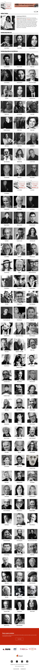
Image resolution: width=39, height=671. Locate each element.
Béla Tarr (19, 452)
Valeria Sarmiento (32, 583)
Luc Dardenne (6, 193)
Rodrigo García (19, 304)
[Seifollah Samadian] (19, 394)
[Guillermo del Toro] (19, 567)
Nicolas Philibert (32, 510)
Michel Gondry (19, 438)
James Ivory (7, 114)
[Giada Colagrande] (32, 46)
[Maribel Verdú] (19, 160)
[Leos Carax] (32, 112)
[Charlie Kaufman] (7, 65)
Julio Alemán (6, 496)
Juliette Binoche (19, 82)
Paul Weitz (6, 240)
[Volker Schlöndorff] (32, 436)
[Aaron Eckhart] (7, 46)
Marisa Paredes (6, 438)
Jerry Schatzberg (7, 161)
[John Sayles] (7, 350)
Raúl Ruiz (6, 597)
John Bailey (19, 256)
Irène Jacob (32, 130)
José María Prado (7, 381)
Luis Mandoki (32, 145)
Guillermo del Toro (19, 568)
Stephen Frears (19, 526)
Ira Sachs (6, 98)
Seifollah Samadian (19, 395)
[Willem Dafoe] (19, 128)
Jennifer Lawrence (32, 496)
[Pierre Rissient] (19, 318)
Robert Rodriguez (32, 335)
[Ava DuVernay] (19, 112)
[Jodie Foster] (7, 144)
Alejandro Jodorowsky (19, 351)
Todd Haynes (6, 524)
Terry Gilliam (32, 482)
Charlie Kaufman (6, 66)
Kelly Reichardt (19, 496)
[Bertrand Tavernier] (19, 553)
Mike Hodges (32, 568)
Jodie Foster (7, 145)
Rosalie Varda (6, 209)
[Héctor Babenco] (32, 523)
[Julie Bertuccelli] (32, 239)
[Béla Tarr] (19, 450)
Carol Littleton (6, 256)
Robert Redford (6, 225)
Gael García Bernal (7, 540)
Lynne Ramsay (6, 272)
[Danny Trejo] (32, 348)
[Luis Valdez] (7, 450)
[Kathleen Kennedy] (7, 128)
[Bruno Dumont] (7, 364)
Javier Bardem (6, 466)
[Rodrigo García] (19, 302)
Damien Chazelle (32, 225)
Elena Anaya (19, 424)
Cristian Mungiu (6, 554)
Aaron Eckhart (6, 48)
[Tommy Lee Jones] (19, 581)
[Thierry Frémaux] (32, 422)
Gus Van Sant (19, 597)
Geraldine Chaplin (7, 395)
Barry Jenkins (32, 177)
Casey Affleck (19, 48)
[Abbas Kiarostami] (19, 408)
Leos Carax (32, 114)
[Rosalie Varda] (7, 207)
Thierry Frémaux (32, 424)
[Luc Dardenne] (7, 191)
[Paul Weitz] (7, 239)
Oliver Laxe (32, 66)
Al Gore (19, 272)
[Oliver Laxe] (32, 65)
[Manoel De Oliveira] (32, 595)
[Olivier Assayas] (32, 255)
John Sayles (7, 351)
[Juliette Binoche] (7, 334)
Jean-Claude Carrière (6, 568)
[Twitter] (17, 662)
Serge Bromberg (19, 482)
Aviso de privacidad (16, 668)
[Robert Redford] (7, 223)
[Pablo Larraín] (32, 364)
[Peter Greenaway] (32, 302)
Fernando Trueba (32, 468)
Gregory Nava (32, 395)
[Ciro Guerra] (32, 188)
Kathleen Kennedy (7, 130)
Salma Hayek (32, 611)
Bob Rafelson (6, 288)
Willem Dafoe (19, 130)
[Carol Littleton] (7, 255)
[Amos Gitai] (32, 318)
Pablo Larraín (32, 365)
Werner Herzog (6, 625)
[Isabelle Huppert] (32, 286)
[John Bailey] (19, 255)
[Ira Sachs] (7, 96)
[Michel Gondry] (19, 436)
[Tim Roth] (7, 302)
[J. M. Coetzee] (19, 188)
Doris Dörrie (7, 482)
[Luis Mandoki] (32, 144)
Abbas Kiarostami (19, 409)
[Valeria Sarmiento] (32, 581)
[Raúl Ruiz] (7, 595)
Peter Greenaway (32, 304)
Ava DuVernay (19, 114)
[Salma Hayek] (32, 609)
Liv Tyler (19, 98)
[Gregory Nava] (32, 394)
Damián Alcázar (32, 409)
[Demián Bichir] (7, 422)
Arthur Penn (32, 554)
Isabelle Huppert (32, 288)
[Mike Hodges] (32, 567)
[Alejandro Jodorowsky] (19, 350)
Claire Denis (19, 177)
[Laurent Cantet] (32, 160)
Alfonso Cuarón (19, 225)
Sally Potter (7, 409)
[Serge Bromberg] (19, 480)
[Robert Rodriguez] (32, 334)
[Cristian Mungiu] (7, 553)
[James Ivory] (7, 112)
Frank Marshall (6, 177)
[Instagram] (22, 662)
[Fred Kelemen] (19, 286)
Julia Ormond (19, 611)
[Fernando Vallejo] (7, 609)
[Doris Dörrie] (7, 480)
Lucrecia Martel (6, 82)
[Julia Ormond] (19, 609)
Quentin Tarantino (19, 367)
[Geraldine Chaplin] (7, 394)
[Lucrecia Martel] (32, 450)
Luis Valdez (7, 452)
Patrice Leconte (19, 240)
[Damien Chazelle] (32, 223)
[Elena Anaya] (19, 422)
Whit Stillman (19, 381)
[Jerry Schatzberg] (7, 160)
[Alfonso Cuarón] (19, 223)
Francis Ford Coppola (32, 82)
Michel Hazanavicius (32, 272)
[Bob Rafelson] (7, 286)
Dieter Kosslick (32, 381)
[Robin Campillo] (19, 65)
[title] (6, 651)
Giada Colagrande (32, 48)
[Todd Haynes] (7, 523)
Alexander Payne (32, 98)
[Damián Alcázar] (32, 408)
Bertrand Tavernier (19, 554)
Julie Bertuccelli (32, 240)
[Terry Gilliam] (32, 480)
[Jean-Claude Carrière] (7, 567)
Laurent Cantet (32, 161)
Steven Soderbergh (6, 510)
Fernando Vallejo (6, 611)
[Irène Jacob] (32, 128)
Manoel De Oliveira (32, 597)
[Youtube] (12, 662)
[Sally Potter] (7, 408)
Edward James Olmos (19, 335)
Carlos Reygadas (19, 540)
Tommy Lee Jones (19, 583)
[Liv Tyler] (19, 96)
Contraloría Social (23, 668)
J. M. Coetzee (19, 209)
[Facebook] (27, 662)
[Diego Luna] (7, 581)
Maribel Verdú (19, 161)
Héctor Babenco (32, 524)
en (35, 11)
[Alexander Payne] (32, 96)
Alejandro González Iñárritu (32, 540)
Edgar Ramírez (19, 466)
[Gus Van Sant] (19, 595)
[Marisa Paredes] (7, 436)
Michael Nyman (19, 510)
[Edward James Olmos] (19, 334)
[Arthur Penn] (32, 553)
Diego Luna (7, 583)
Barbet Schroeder (19, 625)
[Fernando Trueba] (32, 466)
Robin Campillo (19, 66)
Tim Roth (6, 304)
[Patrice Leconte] (19, 239)
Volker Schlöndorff (32, 438)
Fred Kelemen (19, 288)
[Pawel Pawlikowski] (7, 318)
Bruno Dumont (6, 365)
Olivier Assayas (32, 256)
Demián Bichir (6, 424)
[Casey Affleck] (19, 46)
